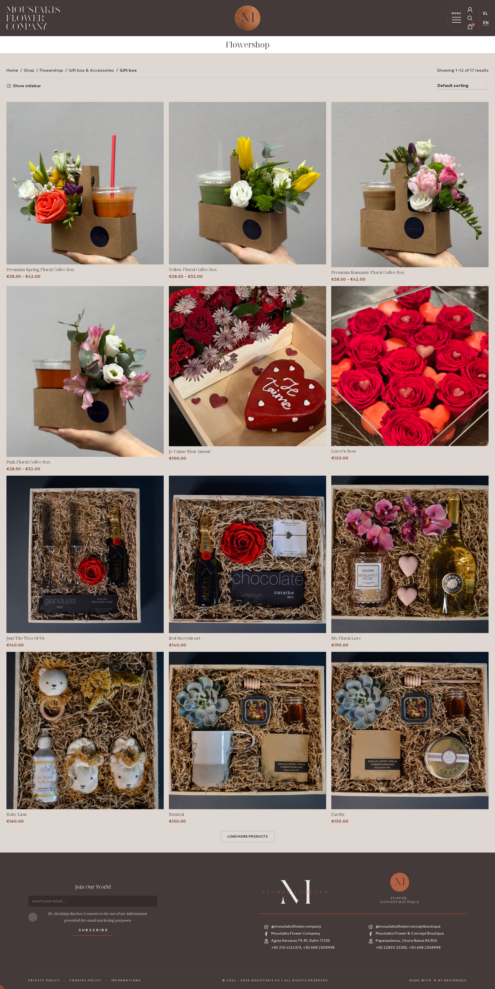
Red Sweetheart (184, 638)
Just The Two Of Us (25, 638)
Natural (176, 814)
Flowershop (52, 70)
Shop (29, 70)
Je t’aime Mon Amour (190, 451)
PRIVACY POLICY (44, 980)
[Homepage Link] (33, 19)
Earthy (338, 814)
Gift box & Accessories (92, 70)
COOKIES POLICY (85, 980)
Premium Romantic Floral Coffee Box (367, 272)
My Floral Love (346, 638)
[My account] (470, 9)
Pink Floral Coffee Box (28, 462)
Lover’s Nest (343, 451)
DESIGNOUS (455, 980)
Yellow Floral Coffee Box (193, 269)
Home (12, 70)
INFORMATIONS (126, 980)
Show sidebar (27, 85)
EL (485, 13)
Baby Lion (16, 814)
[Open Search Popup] (470, 18)
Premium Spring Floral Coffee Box (40, 269)
